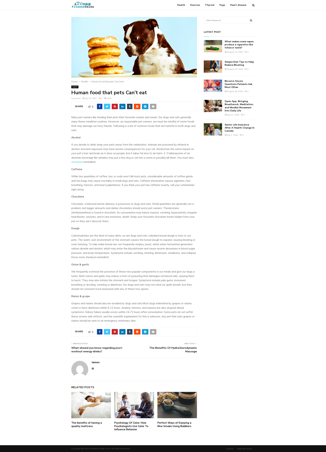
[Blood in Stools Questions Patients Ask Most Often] (213, 86)
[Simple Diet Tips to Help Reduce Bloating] (213, 66)
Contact (230, 448)
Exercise (195, 5)
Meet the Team (244, 448)
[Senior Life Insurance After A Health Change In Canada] (213, 129)
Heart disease (238, 5)
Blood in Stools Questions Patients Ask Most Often (238, 84)
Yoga (222, 5)
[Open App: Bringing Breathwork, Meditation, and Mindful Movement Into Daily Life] (213, 106)
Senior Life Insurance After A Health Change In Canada (240, 127)
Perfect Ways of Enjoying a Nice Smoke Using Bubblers (174, 424)
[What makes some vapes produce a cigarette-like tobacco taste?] (213, 46)
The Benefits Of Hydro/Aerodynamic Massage (173, 349)
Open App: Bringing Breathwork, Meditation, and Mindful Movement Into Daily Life (239, 106)
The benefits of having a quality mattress (86, 424)
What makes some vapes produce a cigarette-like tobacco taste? (239, 44)
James (77, 98)
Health (181, 5)
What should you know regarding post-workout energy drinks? (97, 349)
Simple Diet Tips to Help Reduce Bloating (239, 63)
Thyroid (209, 5)
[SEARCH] (251, 20)
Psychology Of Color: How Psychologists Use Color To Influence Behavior (131, 426)
